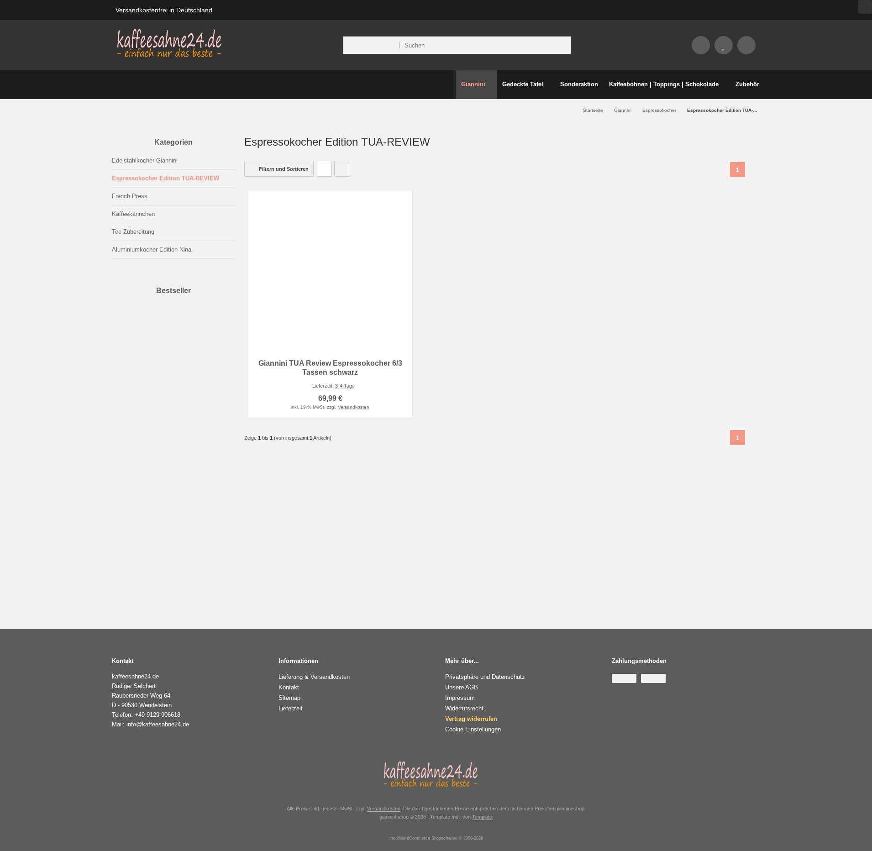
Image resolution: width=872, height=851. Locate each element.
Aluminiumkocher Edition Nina (151, 249)
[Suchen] (562, 45)
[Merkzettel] (723, 45)
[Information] (547, 45)
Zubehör (747, 84)
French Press (129, 196)
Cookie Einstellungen (473, 729)
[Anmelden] (701, 45)
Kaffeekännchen (133, 213)
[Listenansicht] (342, 169)
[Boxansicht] (324, 169)
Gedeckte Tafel (522, 84)
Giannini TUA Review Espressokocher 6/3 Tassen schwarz (215, 516)
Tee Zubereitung (133, 231)
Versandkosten (353, 407)
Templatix (482, 816)
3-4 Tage (230, 538)
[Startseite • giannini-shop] (169, 56)
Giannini (473, 84)
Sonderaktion (579, 84)
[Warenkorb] (746, 45)
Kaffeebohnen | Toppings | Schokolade (664, 84)
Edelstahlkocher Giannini (145, 160)
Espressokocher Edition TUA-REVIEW (165, 178)
